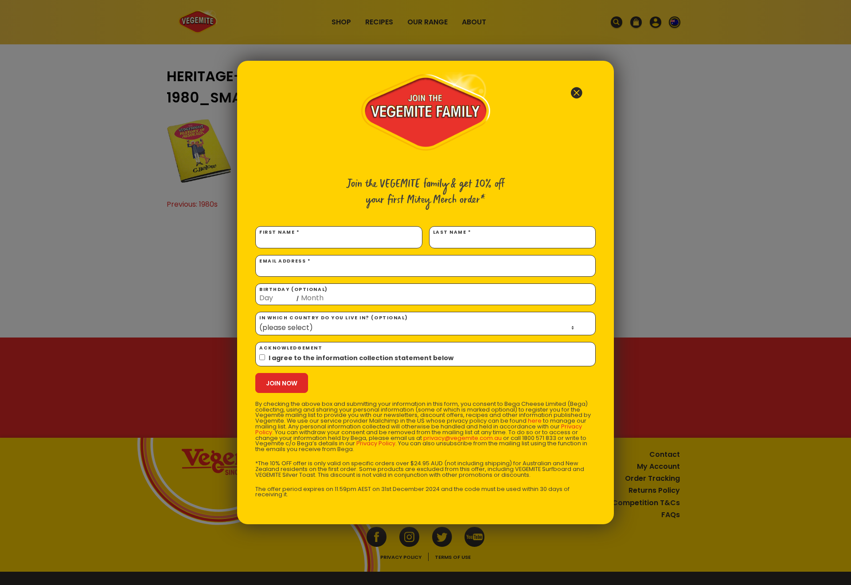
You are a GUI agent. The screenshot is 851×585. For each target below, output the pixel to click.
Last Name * (452, 232)
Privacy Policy (375, 443)
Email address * (285, 261)
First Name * (279, 232)
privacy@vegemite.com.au (462, 438)
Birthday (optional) (293, 294)
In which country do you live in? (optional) (333, 317)
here (535, 420)
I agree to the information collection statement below (361, 357)
